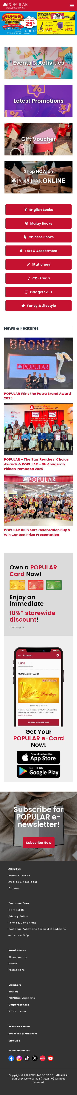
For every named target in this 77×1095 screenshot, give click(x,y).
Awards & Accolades (23, 882)
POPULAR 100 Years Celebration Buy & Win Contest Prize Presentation (37, 532)
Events (13, 963)
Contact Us (16, 910)
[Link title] (38, 363)
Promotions (16, 970)
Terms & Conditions (22, 922)
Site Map (14, 1040)
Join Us (13, 991)
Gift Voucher (17, 1011)
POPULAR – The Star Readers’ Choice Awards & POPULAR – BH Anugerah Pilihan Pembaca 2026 (36, 464)
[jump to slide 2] (30, 31)
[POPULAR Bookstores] (15, 5)
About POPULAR (19, 875)
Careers (14, 888)
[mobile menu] (72, 5)
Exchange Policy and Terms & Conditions (37, 929)
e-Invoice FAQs (19, 935)
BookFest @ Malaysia (22, 1033)
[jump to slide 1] (26, 31)
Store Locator (18, 957)
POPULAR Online (19, 1026)
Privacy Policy (18, 916)
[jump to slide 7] (51, 31)
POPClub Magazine (21, 998)
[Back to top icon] (69, 1087)
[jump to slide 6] (47, 31)
